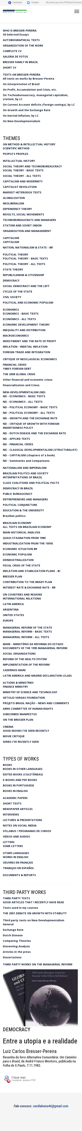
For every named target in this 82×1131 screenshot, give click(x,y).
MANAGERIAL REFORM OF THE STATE (27, 627)
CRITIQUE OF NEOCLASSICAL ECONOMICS (30, 359)
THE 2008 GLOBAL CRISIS (19, 374)
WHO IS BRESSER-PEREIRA (20, 30)
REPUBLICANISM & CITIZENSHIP (23, 275)
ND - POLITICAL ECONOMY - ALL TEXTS (29, 412)
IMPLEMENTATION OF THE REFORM (26, 664)
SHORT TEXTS (12, 803)
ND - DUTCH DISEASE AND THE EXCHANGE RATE (34, 433)
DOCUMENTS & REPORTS (19, 875)
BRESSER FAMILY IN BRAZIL (20, 62)
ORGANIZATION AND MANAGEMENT (27, 231)
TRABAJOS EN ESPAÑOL (18, 868)
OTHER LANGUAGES (16, 853)
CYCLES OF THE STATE (17, 291)
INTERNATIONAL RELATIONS (22, 598)
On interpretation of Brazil (21, 84)
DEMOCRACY (11, 280)
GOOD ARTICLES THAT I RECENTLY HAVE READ (33, 902)
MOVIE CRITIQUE (14, 736)
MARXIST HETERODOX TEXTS (22, 192)
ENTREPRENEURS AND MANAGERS (25, 499)
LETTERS (8, 842)
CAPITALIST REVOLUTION (20, 187)
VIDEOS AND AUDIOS (16, 836)
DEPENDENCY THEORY (17, 209)
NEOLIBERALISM (13, 203)
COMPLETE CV (12, 51)
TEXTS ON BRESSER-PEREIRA (21, 74)
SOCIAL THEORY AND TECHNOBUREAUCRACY (32, 166)
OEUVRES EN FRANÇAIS (18, 862)
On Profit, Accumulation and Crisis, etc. (30, 89)
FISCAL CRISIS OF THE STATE (21, 565)
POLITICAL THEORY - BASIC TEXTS (25, 258)
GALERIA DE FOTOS (15, 56)
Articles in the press (17, 952)
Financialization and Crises (21, 385)
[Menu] (76, 11)
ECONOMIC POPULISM (17, 554)
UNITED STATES (13, 615)
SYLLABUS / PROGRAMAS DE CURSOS (27, 831)
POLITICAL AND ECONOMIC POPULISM (28, 302)
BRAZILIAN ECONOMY (17, 523)
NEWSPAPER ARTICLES (18, 809)
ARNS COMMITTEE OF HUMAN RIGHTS (28, 708)
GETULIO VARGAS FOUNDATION (24, 697)
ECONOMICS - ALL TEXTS (19, 319)
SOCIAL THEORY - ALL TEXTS (22, 176)
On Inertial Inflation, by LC (21, 115)
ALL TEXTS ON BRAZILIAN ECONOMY (27, 527)
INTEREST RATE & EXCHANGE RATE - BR (29, 587)
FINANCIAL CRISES (15, 364)
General (8, 924)
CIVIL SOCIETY (12, 297)
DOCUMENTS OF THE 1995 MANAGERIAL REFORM (35, 648)
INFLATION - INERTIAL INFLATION (25, 346)
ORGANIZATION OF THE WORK (23, 45)
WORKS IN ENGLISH (15, 857)
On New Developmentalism (21, 121)
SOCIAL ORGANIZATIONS (19, 653)
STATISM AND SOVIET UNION (22, 225)
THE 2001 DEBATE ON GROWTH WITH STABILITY (35, 913)
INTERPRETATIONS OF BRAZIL (22, 477)
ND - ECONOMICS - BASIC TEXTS (24, 396)
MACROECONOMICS (16, 335)
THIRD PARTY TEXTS (16, 898)
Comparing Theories (17, 941)
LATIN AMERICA (13, 604)
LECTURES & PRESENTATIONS (22, 820)
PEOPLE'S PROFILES (15, 154)
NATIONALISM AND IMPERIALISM (25, 468)
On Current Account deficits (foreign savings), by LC (39, 104)
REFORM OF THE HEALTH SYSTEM (25, 659)
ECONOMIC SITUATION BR (20, 549)
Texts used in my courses (20, 908)
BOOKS (7, 765)
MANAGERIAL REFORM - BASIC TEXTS (27, 631)
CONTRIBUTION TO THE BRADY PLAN (27, 582)
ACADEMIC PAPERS (15, 798)
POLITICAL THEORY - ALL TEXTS (24, 264)
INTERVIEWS (11, 814)
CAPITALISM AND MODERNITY (23, 181)
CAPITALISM (11, 238)
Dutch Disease (13, 935)
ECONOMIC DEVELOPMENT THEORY (26, 324)
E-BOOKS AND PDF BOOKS (20, 780)
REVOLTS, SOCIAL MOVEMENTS (23, 214)
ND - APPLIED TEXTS (16, 439)
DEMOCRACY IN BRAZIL (18, 488)
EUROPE (8, 620)
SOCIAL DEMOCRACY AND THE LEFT (26, 286)
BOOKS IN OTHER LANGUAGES (23, 769)
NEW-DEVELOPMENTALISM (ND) (24, 392)
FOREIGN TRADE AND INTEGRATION (26, 352)
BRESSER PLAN (12, 576)
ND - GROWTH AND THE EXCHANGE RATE (30, 418)
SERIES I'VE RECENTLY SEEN (21, 741)
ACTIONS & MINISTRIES (18, 682)
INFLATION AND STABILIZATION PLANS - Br (31, 571)
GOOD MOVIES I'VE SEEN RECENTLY (26, 730)
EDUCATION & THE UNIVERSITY (23, 510)
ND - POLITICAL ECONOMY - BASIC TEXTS (30, 407)
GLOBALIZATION (14, 198)
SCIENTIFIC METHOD (16, 148)
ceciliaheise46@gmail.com (50, 1106)
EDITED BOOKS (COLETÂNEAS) (23, 774)
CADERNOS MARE (14, 670)
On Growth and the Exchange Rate (26, 110)
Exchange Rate (13, 930)
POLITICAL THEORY (15, 254)
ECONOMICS (11, 309)
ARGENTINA (11, 609)
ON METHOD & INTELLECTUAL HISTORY (29, 144)
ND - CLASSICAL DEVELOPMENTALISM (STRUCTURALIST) (40, 450)
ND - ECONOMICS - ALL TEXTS (23, 401)
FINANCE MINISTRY (15, 686)
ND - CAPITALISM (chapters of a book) (29, 455)
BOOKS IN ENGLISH (15, 791)
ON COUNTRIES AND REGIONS (22, 594)
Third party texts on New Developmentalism (33, 920)
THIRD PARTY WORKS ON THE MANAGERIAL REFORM (37, 964)
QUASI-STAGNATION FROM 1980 (24, 538)
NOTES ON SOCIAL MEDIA (20, 825)
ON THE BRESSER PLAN (18, 719)
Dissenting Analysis (16, 946)
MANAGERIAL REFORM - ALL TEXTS (26, 637)
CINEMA (8, 726)
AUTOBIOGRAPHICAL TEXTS (21, 40)
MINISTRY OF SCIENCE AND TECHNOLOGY (30, 692)
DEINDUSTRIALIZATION (18, 560)
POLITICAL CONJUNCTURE (20, 505)
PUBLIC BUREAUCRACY (17, 494)
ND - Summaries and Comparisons (26, 461)
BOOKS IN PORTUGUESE (18, 785)
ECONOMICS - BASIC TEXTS (21, 313)
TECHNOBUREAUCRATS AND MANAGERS (29, 220)
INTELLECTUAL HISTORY (19, 161)
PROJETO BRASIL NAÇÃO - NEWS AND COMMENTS (36, 703)
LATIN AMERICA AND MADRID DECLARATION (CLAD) (37, 675)
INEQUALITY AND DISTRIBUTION (24, 330)
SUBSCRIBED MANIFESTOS (20, 714)
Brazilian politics (14, 516)
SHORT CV (9, 67)
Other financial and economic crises (27, 379)
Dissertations (12, 957)
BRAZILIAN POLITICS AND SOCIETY (25, 473)
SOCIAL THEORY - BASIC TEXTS (23, 170)
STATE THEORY (13, 269)
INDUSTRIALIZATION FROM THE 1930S (28, 543)
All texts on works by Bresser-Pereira (28, 78)
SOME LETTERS (13, 846)
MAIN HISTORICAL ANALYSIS (21, 532)
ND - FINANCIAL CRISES (18, 444)
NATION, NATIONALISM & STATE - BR (28, 247)
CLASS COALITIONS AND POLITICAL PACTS (31, 483)
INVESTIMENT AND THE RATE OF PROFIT (29, 341)
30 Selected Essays (16, 34)
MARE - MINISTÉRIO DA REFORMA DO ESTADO (33, 644)
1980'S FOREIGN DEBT (17, 368)
